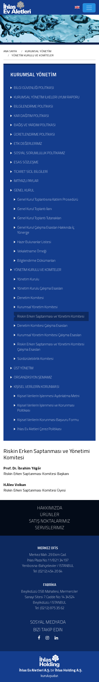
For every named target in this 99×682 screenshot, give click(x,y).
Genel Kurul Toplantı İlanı (34, 208)
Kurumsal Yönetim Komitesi (37, 307)
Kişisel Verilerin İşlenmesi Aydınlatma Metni (48, 395)
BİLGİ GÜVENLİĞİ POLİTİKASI (34, 87)
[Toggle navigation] (89, 7)
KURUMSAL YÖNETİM (38, 51)
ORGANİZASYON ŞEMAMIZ (33, 377)
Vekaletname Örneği (32, 251)
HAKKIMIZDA (49, 507)
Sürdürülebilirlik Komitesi (35, 358)
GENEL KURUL (24, 190)
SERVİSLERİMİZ (49, 527)
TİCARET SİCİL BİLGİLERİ (31, 171)
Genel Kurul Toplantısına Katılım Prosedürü (47, 199)
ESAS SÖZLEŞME (26, 162)
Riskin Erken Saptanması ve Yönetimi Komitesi (50, 316)
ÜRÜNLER (49, 514)
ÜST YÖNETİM (23, 368)
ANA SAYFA (10, 51)
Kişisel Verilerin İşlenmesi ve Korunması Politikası (45, 408)
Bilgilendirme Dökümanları (36, 260)
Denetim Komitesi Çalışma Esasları (42, 325)
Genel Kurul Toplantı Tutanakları (39, 218)
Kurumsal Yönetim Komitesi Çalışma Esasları (49, 335)
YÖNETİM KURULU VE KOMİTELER (33, 55)
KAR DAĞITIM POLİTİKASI (31, 115)
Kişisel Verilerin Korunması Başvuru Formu (48, 419)
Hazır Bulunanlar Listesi (34, 241)
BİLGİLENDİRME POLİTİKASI (33, 106)
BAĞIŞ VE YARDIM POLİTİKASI (34, 125)
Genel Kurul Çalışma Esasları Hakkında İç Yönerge (45, 230)
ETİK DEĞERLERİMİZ (28, 143)
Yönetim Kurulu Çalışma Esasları (40, 288)
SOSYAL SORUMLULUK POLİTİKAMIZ (39, 153)
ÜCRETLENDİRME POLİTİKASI (34, 134)
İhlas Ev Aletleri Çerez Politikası (39, 429)
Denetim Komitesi (30, 297)
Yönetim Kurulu (28, 279)
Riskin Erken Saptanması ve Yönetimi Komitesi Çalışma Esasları (50, 346)
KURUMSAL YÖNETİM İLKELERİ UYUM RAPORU (46, 97)
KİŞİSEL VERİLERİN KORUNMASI (36, 386)
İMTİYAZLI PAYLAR (26, 180)
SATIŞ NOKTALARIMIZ (49, 520)
